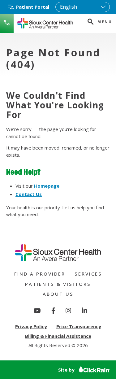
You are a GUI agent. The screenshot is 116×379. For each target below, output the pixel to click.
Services (88, 274)
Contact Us (28, 194)
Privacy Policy (31, 326)
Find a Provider (39, 274)
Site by (67, 370)
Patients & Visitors (58, 284)
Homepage (46, 186)
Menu (104, 22)
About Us (58, 294)
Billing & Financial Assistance (58, 336)
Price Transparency (78, 326)
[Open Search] (90, 22)
